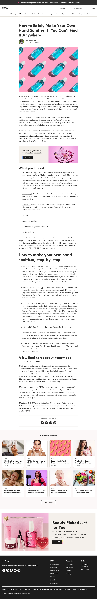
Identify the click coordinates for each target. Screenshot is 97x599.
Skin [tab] (20, 14)
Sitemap (68, 574)
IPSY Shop (53, 577)
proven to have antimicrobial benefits (47, 311)
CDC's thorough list (38, 141)
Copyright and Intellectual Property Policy (50, 589)
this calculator (47, 319)
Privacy (4, 589)
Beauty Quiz (61, 403)
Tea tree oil (26, 204)
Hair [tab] (27, 14)
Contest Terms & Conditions (30, 589)
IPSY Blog (53, 580)
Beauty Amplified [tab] (53, 14)
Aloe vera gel (27, 194)
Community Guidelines (84, 565)
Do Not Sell (11, 589)
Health (24, 21)
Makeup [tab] (13, 14)
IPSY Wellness (54, 574)
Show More (48, 502)
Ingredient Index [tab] (85, 14)
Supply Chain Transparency (79, 589)
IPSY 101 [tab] (73, 14)
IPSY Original (54, 570)
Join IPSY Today (73, 2)
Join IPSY (27, 157)
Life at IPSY (69, 567)
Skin (20, 21)
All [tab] (6, 14)
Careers (68, 570)
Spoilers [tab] (65, 14)
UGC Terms (18, 589)
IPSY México (54, 583)
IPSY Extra (53, 567)
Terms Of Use (66, 589)
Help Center (85, 569)
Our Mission (69, 564)
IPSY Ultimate (54, 564)
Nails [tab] (33, 14)
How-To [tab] (41, 14)
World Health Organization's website (42, 248)
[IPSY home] (5, 8)
